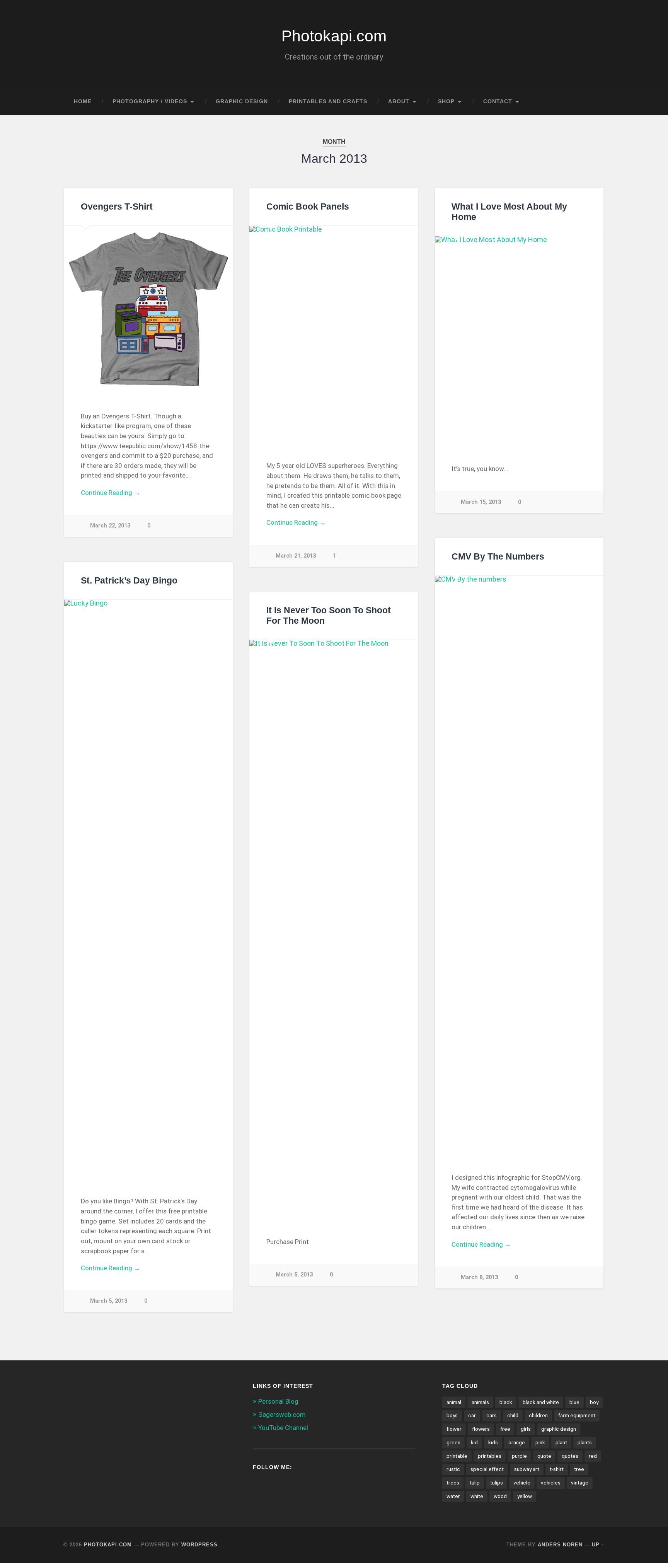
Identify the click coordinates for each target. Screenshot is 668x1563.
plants (585, 1442)
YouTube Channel (283, 1428)
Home (83, 101)
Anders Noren (560, 1545)
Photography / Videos (149, 101)
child (512, 1415)
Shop (446, 101)
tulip (475, 1482)
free (505, 1429)
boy (594, 1402)
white (476, 1496)
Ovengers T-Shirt (117, 207)
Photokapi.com (334, 36)
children (538, 1415)
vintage (579, 1482)
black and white (541, 1402)
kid (474, 1442)
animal (453, 1402)
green (453, 1442)
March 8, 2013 (479, 1277)
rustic (453, 1469)
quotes (570, 1456)
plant (561, 1442)
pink (540, 1442)
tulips (496, 1482)
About (398, 101)
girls (526, 1429)
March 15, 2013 (481, 502)
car (472, 1415)
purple (519, 1456)
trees (452, 1482)
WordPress (199, 1545)
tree (579, 1469)
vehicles (551, 1482)
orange (516, 1442)
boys (452, 1415)
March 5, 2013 (108, 1301)
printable (456, 1456)
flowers (481, 1429)
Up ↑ (598, 1545)
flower (454, 1429)
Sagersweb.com (282, 1414)
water (453, 1496)
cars (491, 1415)
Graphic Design (242, 101)
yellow (524, 1496)
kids (493, 1442)
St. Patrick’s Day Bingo (129, 580)
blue (574, 1402)
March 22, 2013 (110, 525)
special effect (487, 1469)
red (593, 1456)
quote (544, 1456)
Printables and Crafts (328, 101)
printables (489, 1456)
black (505, 1402)
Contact (497, 101)
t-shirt (557, 1469)
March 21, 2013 (296, 556)
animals (480, 1402)
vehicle (521, 1482)
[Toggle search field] (591, 102)
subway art (526, 1469)
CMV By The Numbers (498, 556)
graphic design (558, 1429)
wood (500, 1496)
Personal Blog (278, 1401)
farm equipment (576, 1415)
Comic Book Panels (307, 207)
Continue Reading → (110, 493)
